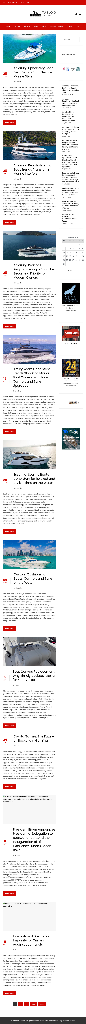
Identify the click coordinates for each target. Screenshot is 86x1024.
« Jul (70, 270)
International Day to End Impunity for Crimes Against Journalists (31, 940)
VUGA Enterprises (68, 306)
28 (77, 260)
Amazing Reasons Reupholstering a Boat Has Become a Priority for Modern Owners (34, 271)
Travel (44, 26)
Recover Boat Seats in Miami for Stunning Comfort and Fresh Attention (70, 204)
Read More (9, 122)
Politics (17, 26)
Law (78, 26)
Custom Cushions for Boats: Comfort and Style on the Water (33, 578)
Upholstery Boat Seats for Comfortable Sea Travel (69, 217)
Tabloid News (49, 16)
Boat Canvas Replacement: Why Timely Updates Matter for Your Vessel (34, 675)
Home (8, 26)
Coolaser (72, 54)
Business (27, 26)
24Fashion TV (68, 378)
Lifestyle (70, 26)
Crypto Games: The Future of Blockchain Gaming (34, 738)
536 (33, 1004)
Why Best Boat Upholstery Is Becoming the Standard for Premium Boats (68, 116)
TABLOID (49, 12)
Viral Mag (58, 1021)
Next (42, 1004)
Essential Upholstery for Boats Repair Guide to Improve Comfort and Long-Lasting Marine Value (70, 177)
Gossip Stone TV (71, 343)
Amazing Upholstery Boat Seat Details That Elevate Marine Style (33, 72)
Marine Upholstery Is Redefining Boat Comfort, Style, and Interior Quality (70, 191)
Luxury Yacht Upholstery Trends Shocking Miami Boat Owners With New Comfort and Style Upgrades (31, 377)
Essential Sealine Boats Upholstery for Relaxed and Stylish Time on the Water (34, 478)
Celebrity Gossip (56, 26)
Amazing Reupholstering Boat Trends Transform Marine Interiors (32, 169)
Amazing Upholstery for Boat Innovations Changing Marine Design (70, 130)
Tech (36, 26)
